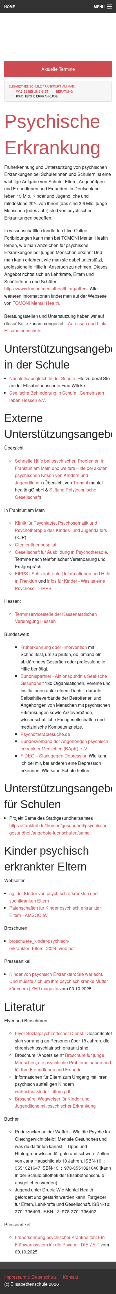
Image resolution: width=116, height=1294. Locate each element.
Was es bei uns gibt (32, 91)
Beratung (64, 91)
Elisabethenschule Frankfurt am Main (41, 86)
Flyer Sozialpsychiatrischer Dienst (49, 1033)
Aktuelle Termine (58, 69)
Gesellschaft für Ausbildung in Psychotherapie (61, 552)
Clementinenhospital (35, 544)
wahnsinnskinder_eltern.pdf (42, 1091)
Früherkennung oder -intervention (54, 647)
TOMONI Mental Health (36, 303)
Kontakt (70, 1277)
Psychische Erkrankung (37, 96)
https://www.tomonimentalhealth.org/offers (46, 288)
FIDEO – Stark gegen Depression (54, 755)
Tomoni (81, 482)
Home (9, 6)
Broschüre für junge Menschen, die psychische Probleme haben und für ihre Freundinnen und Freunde (63, 1062)
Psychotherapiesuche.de (45, 734)
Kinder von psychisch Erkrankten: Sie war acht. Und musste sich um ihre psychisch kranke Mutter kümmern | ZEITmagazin (58, 981)
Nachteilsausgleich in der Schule (42, 378)
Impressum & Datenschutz (30, 1277)
